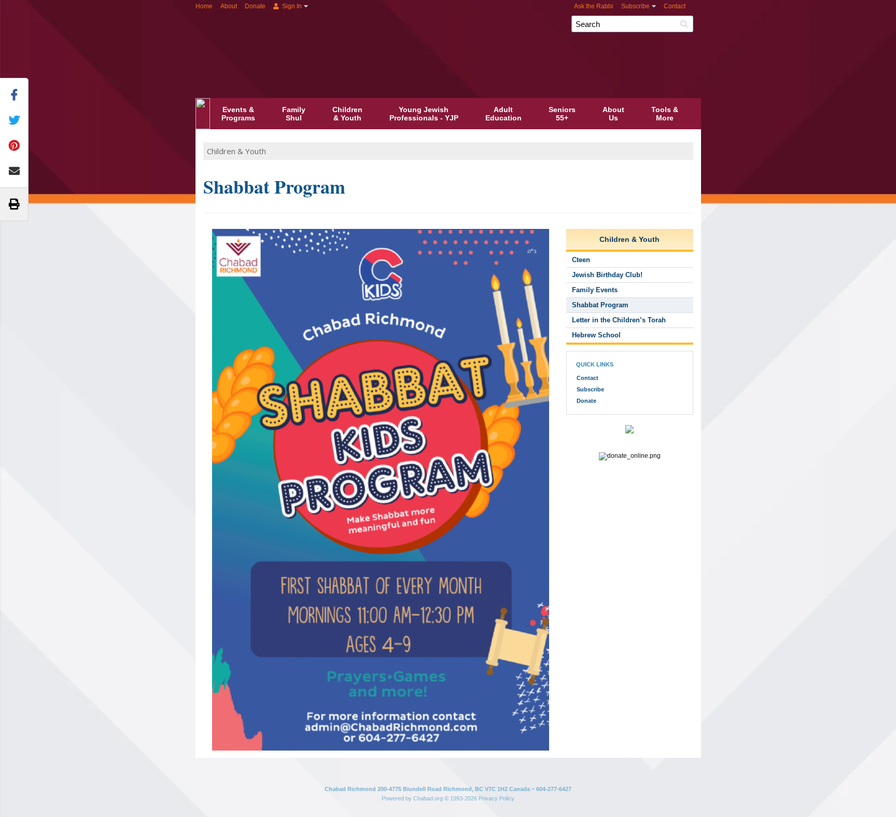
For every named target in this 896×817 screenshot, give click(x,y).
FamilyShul (293, 113)
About (228, 6)
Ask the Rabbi (593, 6)
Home (204, 6)
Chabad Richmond (478, 40)
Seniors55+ (562, 113)
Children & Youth (236, 151)
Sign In (291, 6)
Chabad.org (428, 798)
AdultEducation (503, 113)
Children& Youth (347, 113)
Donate (255, 6)
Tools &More (664, 113)
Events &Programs (238, 113)
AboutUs (613, 113)
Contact (674, 6)
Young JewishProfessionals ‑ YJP (423, 113)
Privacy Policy (496, 798)
